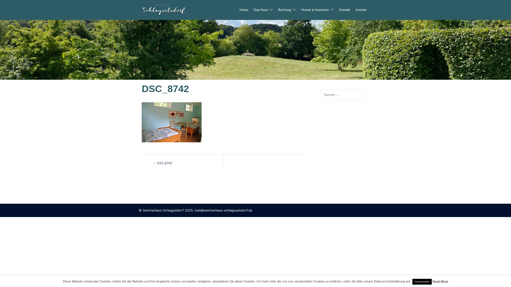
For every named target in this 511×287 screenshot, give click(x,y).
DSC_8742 (164, 163)
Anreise (361, 10)
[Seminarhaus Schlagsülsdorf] (163, 10)
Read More (440, 281)
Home (244, 10)
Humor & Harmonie (315, 10)
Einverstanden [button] (422, 281)
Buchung (284, 10)
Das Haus (261, 10)
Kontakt (344, 10)
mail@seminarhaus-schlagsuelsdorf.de (223, 210)
